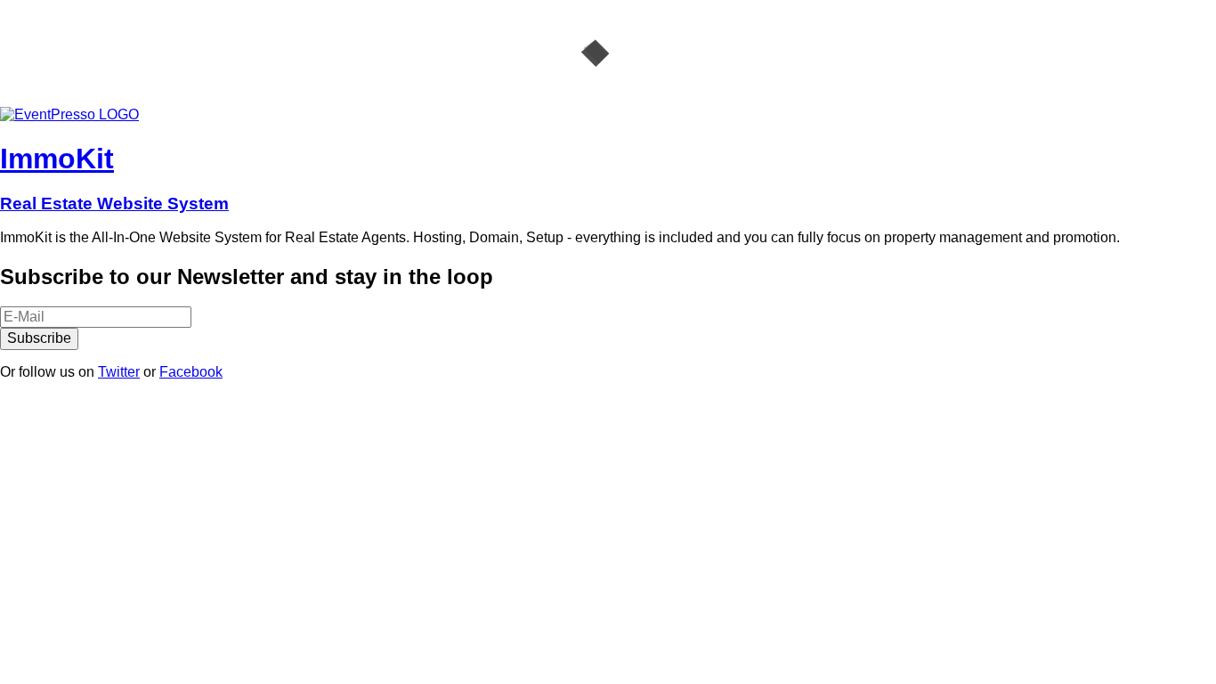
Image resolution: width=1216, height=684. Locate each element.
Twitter (119, 371)
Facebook (191, 371)
